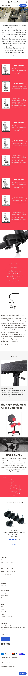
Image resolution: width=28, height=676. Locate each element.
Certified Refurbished (6, 616)
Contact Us (4, 588)
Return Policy (4, 595)
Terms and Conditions (5, 657)
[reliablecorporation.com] (14, 2)
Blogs (2, 598)
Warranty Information (6, 593)
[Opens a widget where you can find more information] (23, 673)
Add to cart (14, 544)
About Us (3, 585)
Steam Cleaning (5, 611)
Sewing (3, 609)
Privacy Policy (15, 657)
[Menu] (1, 1)
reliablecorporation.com (9, 666)
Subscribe (5, 639)
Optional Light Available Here (8, 344)
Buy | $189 (23, 5)
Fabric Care (4, 607)
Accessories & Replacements (14, 503)
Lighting (3, 614)
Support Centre (5, 590)
